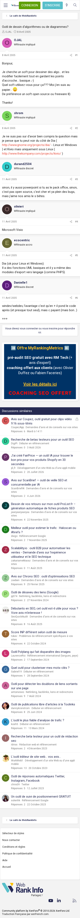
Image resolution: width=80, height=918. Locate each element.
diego (14, 536)
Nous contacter (11, 840)
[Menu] (5, 5)
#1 (76, 55)
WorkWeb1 (17, 760)
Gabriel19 (16, 671)
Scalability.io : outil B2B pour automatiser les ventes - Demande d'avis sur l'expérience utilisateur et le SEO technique (40, 552)
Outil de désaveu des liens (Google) (34, 592)
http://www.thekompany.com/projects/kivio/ (31, 153)
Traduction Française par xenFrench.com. (25, 914)
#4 (76, 221)
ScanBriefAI (17, 488)
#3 (76, 179)
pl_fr (13, 468)
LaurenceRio (18, 655)
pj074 (14, 596)
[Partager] (71, 55)
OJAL (8, 31)
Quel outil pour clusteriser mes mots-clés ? (40, 668)
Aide (4, 860)
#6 (76, 297)
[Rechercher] (75, 5)
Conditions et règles (13, 846)
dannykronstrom (20, 708)
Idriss (14, 744)
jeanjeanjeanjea (20, 512)
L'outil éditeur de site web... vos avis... (36, 757)
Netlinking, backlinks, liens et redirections (42, 596)
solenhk (15, 800)
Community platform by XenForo (36, 910)
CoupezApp (17, 427)
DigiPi (14, 443)
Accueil (6, 866)
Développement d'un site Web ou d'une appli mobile (46, 468)
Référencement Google (32, 536)
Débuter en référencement (34, 443)
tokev (14, 636)
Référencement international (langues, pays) (52, 655)
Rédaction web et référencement (38, 744)
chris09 (15, 784)
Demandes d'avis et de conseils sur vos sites (52, 427)
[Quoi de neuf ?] (67, 5)
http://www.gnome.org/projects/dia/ (26, 145)
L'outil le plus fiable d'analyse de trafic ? (37, 720)
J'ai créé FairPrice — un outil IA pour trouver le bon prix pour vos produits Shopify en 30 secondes (42, 460)
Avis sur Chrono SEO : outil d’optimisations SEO (43, 576)
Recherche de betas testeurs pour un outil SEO (42, 439)
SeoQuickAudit (19, 616)
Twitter (25, 784)
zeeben (15, 580)
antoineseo (17, 692)
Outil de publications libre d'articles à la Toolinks (43, 704)
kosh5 (14, 724)
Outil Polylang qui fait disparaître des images (41, 652)
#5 (76, 255)
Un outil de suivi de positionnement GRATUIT (41, 796)
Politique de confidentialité (17, 853)
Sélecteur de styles (13, 833)
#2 (76, 128)
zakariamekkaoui (21, 560)
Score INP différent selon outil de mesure (39, 632)
